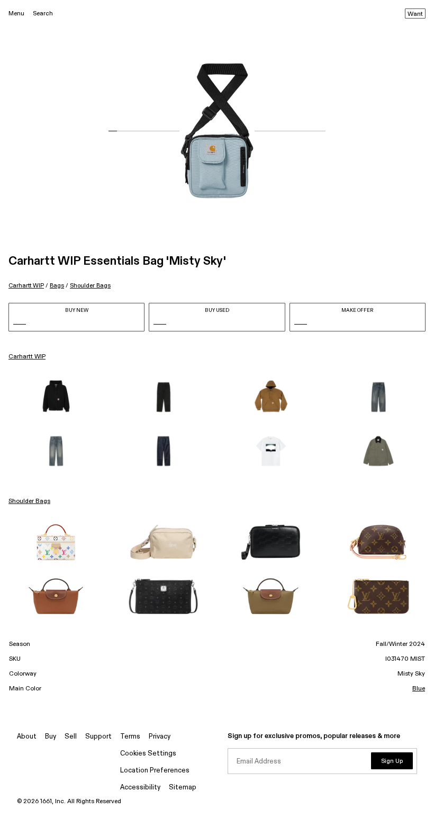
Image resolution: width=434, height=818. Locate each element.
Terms (130, 736)
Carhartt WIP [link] (27, 357)
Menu (16, 13)
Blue (418, 689)
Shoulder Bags (90, 286)
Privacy (159, 736)
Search (43, 13)
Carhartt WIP (26, 286)
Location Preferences (154, 770)
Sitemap (182, 787)
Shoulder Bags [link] (29, 501)
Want (415, 14)
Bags (57, 286)
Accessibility (140, 787)
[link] (55, 397)
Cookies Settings (148, 753)
